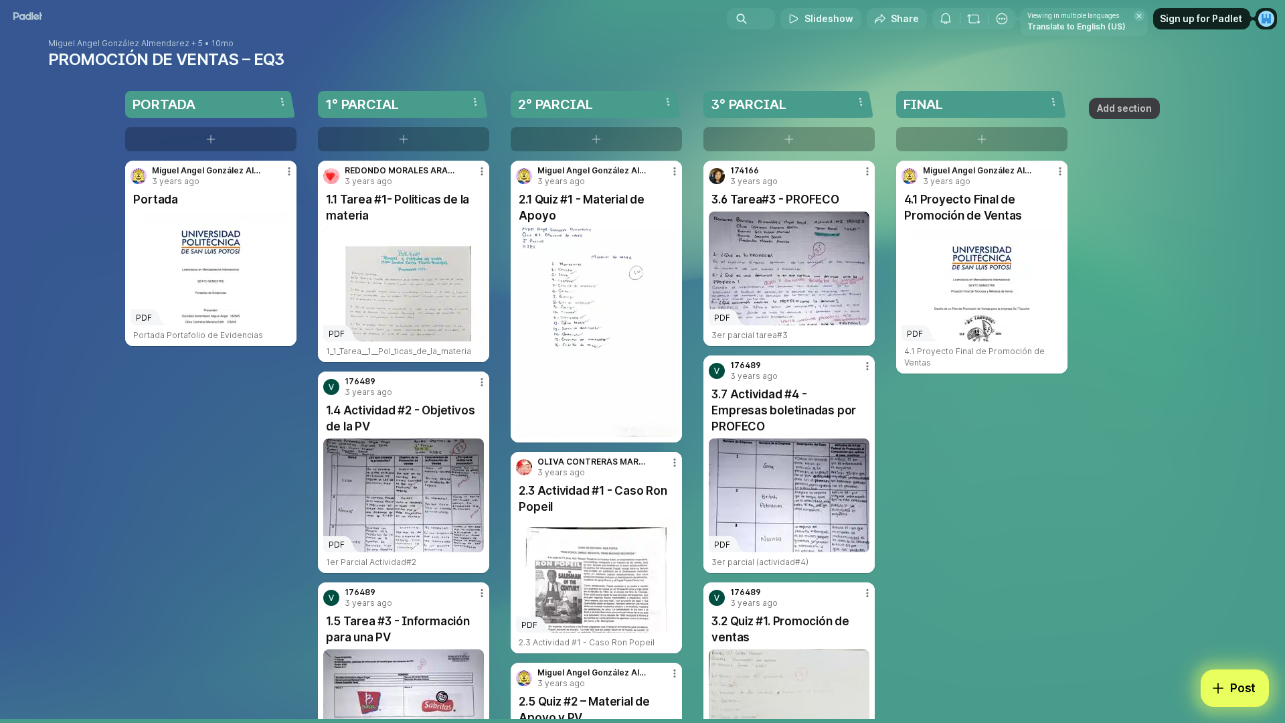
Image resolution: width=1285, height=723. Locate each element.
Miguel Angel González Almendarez (118, 43)
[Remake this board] (973, 18)
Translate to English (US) (1076, 26)
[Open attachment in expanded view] (596, 332)
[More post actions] (289, 171)
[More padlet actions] (1002, 18)
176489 (360, 381)
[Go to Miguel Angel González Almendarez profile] (139, 176)
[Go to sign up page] (1266, 18)
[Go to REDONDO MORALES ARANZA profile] (331, 176)
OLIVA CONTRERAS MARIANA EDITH (593, 462)
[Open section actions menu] (282, 102)
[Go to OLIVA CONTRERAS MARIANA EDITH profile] (524, 467)
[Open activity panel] (945, 18)
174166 (744, 170)
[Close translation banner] (1139, 16)
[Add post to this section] (210, 139)
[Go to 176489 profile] (331, 387)
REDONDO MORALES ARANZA (400, 170)
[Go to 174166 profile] (717, 176)
